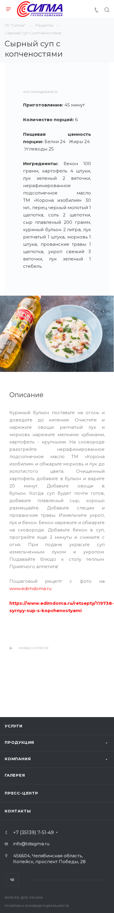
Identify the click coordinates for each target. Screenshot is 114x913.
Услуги (14, 726)
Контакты (18, 811)
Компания (18, 758)
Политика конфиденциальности (37, 906)
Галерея (15, 775)
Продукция (19, 742)
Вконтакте (12, 879)
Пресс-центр (21, 793)
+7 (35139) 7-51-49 (33, 832)
